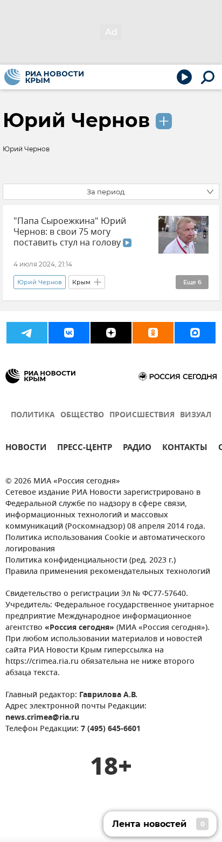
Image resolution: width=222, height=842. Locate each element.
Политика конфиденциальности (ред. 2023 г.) (90, 561)
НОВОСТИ (25, 449)
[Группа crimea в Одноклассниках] (153, 332)
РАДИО (137, 449)
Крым (81, 282)
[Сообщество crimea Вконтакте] (68, 332)
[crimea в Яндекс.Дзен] (111, 332)
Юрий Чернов (76, 120)
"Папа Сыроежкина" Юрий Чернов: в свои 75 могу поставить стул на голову (69, 232)
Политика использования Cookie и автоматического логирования (105, 544)
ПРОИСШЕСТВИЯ (142, 415)
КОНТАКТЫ (184, 449)
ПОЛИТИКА (33, 415)
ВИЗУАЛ (195, 415)
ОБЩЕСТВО (82, 415)
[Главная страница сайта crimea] (44, 77)
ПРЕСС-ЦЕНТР (84, 449)
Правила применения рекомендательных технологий (107, 572)
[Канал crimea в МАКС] (195, 332)
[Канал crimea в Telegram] (26, 332)
